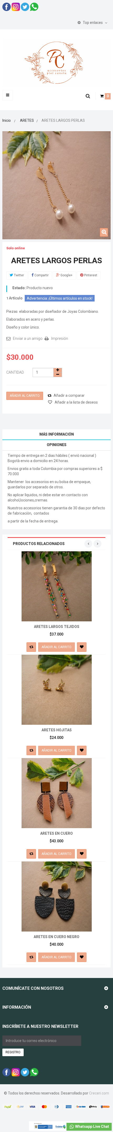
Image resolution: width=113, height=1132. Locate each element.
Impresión (59, 338)
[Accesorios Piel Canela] (56, 62)
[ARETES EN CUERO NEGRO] (57, 896)
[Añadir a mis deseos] (81, 647)
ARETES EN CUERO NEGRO (56, 937)
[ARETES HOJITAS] (57, 689)
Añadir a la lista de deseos (76, 402)
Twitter (18, 275)
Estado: (19, 288)
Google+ (66, 275)
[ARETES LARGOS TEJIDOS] (57, 586)
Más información (56, 434)
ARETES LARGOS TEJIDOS (56, 627)
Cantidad (15, 372)
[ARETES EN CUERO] (57, 793)
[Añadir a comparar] (31, 647)
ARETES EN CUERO (56, 833)
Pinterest (90, 275)
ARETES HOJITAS (57, 730)
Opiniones (56, 445)
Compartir (41, 275)
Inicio (6, 120)
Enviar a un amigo (28, 338)
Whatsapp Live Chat (91, 1126)
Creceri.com (99, 1093)
